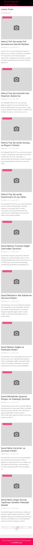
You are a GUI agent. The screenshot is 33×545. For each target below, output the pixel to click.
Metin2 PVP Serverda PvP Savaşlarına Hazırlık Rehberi (15, 43)
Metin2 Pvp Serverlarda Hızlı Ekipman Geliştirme (15, 94)
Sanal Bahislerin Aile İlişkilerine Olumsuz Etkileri (16, 296)
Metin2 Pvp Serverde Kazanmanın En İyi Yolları (13, 195)
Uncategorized (7, 17)
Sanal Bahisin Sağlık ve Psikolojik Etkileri (12, 348)
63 (30, 527)
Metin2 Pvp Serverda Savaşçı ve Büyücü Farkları (15, 144)
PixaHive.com (17, 542)
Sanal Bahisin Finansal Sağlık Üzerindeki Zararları (15, 247)
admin (17, 47)
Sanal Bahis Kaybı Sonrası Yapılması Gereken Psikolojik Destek (15, 502)
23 (22, 527)
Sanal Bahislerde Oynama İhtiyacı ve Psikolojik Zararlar (15, 397)
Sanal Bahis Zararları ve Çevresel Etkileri (13, 449)
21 (13, 527)
